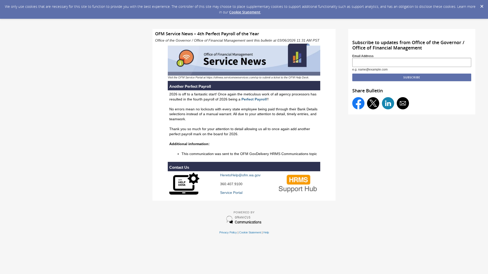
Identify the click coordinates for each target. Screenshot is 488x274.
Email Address (363, 56)
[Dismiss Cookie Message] (481, 5)
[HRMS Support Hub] (298, 193)
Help (266, 232)
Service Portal (231, 193)
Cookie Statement (245, 12)
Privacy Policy (228, 232)
